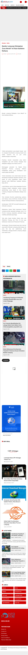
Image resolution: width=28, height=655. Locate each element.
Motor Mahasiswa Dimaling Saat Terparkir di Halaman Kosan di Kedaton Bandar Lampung (14, 350)
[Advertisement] (14, 25)
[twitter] (7, 270)
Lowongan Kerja (18, 595)
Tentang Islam (18, 598)
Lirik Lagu (5, 595)
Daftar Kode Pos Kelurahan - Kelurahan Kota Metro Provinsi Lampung (12, 522)
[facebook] (3, 270)
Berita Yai (7, 5)
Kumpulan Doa (18, 591)
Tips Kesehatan (6, 602)
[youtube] (10, 623)
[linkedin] (18, 270)
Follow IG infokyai (20, 5)
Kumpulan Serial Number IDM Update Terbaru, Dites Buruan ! (12, 500)
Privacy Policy (4, 635)
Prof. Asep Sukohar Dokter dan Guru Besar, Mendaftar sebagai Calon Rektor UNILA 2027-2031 (18, 573)
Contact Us (3, 631)
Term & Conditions (5, 637)
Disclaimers (4, 633)
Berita (8, 43)
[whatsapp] (10, 270)
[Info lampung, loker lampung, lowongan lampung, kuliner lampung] (7, 3)
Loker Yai (12, 5)
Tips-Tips (17, 602)
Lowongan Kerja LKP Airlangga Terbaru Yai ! (12, 458)
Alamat (4, 588)
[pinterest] (14, 270)
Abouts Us (3, 629)
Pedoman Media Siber (6, 639)
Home (2, 5)
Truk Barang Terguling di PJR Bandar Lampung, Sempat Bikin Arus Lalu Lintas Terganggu (13, 299)
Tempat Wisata (6, 598)
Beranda (4, 43)
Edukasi (4, 591)
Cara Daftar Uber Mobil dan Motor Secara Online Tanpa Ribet (13, 479)
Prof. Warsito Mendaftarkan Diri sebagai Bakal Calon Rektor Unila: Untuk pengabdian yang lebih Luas (12, 325)
